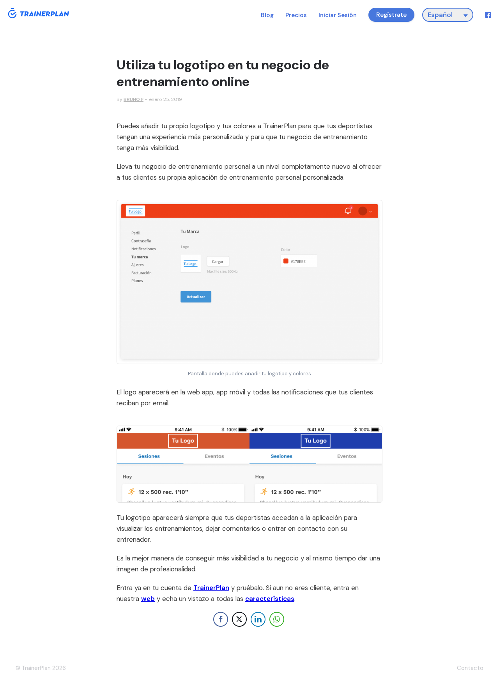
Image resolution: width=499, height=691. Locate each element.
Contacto (470, 668)
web (148, 598)
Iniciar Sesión (338, 15)
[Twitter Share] (239, 619)
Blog (267, 15)
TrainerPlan (211, 587)
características (269, 598)
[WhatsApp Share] (276, 619)
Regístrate (391, 15)
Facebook (488, 15)
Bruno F (133, 99)
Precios (296, 15)
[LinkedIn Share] (258, 619)
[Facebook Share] (220, 619)
